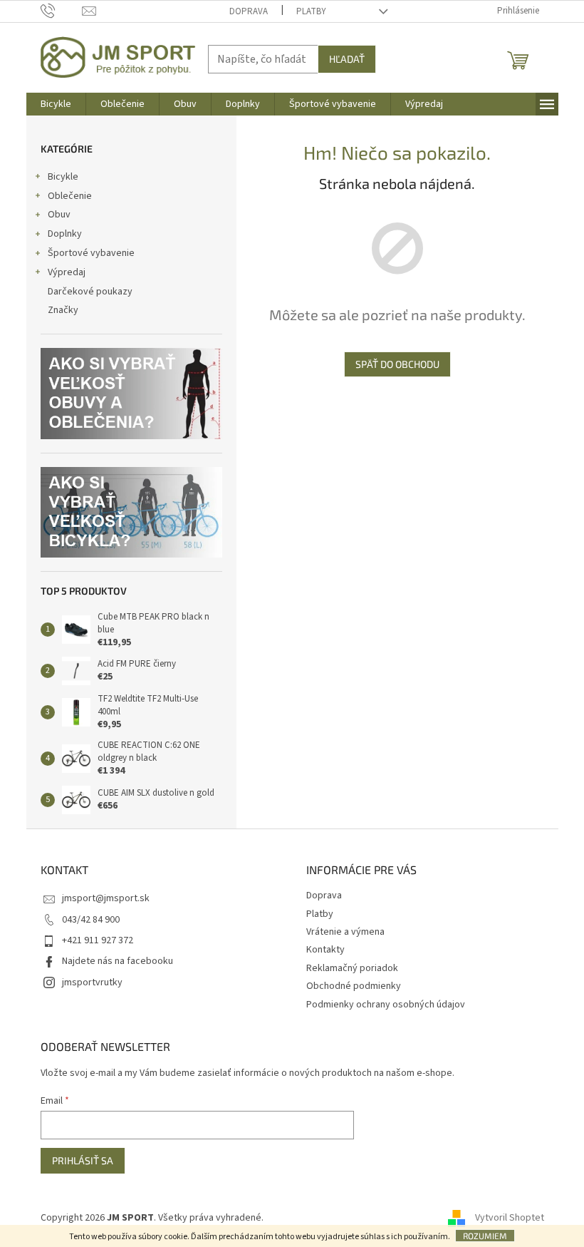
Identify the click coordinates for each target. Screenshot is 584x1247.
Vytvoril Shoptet (509, 1218)
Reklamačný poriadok (352, 968)
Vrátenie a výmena (345, 932)
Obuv (59, 214)
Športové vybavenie (91, 253)
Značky (63, 310)
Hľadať (347, 59)
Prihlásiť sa (82, 1160)
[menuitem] (55, 104)
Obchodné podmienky (353, 986)
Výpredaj (66, 272)
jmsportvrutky (92, 982)
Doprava (248, 11)
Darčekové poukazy (90, 291)
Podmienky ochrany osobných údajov (385, 1004)
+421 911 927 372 (97, 940)
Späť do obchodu (397, 364)
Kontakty (325, 950)
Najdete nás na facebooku (117, 961)
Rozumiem (485, 1236)
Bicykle (63, 177)
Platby (311, 11)
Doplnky (65, 234)
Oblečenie (70, 196)
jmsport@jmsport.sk (106, 898)
